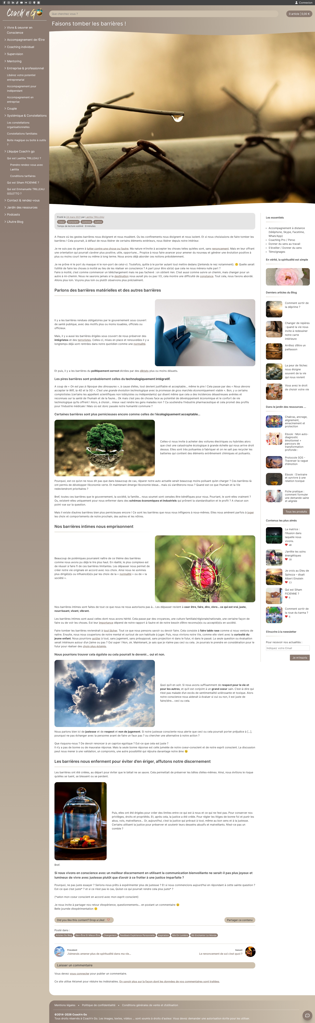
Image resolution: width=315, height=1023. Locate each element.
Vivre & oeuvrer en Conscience (19, 30)
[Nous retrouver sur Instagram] (8, 2)
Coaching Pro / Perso (282, 239)
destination (121, 276)
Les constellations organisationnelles (18, 125)
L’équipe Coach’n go (21, 151)
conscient (73, 221)
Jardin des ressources (22, 207)
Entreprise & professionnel (25, 68)
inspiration (163, 935)
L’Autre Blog (15, 221)
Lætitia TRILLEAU (94, 217)
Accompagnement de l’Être (26, 39)
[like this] (108, 920)
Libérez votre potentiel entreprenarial (21, 77)
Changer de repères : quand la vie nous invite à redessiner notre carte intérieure (297, 330)
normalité (139, 343)
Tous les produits (296, 511)
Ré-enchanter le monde (204, 935)
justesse (86, 221)
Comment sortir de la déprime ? (297, 305)
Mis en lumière (180, 935)
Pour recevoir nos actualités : (284, 642)
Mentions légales (64, 1005)
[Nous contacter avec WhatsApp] (30, 2)
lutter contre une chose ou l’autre (107, 248)
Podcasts (13, 214)
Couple (12, 108)
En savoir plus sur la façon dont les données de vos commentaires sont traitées (169, 981)
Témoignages (277, 251)
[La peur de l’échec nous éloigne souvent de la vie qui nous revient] (274, 371)
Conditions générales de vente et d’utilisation (150, 1005)
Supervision (15, 54)
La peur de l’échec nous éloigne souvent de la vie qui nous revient (296, 371)
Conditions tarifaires (22, 176)
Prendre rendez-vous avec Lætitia (26, 167)
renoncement (220, 248)
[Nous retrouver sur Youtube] (21, 2)
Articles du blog (64, 935)
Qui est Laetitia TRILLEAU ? (24, 158)
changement (110, 935)
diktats (144, 370)
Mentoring (14, 61)
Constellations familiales (22, 133)
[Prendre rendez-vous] (38, 2)
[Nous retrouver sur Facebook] (4, 2)
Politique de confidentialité (98, 1005)
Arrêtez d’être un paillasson (295, 347)
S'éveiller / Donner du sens (285, 247)
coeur (61, 221)
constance (206, 276)
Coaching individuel (20, 47)
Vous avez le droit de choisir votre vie (297, 387)
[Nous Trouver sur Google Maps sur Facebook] (34, 2)
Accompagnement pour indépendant (21, 88)
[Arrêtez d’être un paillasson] (274, 351)
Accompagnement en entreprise (20, 99)
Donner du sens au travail (284, 243)
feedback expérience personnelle (137, 935)
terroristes (84, 340)
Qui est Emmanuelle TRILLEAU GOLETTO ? (26, 191)
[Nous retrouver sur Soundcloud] (26, 2)
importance (106, 622)
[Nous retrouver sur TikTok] (17, 2)
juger (250, 512)
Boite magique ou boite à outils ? (26, 142)
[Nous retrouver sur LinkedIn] (13, 2)
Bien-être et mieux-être (87, 935)
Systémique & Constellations (27, 115)
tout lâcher (110, 630)
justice (98, 221)
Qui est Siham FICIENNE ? (23, 182)
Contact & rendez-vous (23, 200)
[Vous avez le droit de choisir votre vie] (274, 391)
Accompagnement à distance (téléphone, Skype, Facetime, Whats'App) (287, 232)
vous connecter (79, 973)
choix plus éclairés (94, 646)
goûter (96, 638)
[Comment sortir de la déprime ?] (274, 309)
